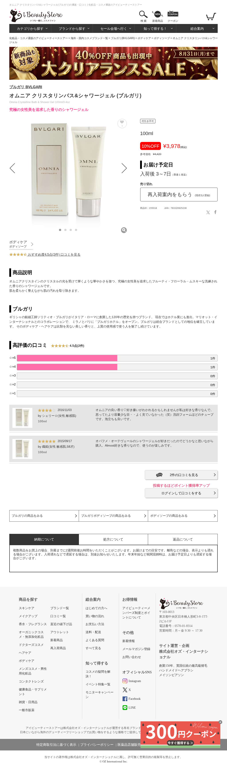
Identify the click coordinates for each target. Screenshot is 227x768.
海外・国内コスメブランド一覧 (89, 38)
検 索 (144, 20)
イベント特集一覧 (98, 684)
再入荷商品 (58, 648)
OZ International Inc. (114, 761)
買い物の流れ (95, 616)
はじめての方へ (96, 608)
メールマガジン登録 (136, 649)
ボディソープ (162, 38)
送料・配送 (93, 632)
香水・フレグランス (33, 624)
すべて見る (93, 648)
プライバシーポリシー (97, 744)
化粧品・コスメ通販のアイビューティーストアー (38, 38)
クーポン (173, 20)
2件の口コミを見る (184, 475)
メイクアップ (28, 616)
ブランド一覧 (59, 608)
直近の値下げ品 (61, 624)
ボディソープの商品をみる (169, 515)
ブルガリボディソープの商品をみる (106, 515)
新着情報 (128, 641)
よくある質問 (95, 640)
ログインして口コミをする (181, 493)
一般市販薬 (26, 710)
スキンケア (26, 608)
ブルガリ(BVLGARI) (123, 38)
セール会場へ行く (113, 28)
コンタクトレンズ (31, 681)
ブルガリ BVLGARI (25, 87)
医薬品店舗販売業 (130, 744)
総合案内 (197, 28)
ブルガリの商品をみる (27, 515)
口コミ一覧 (58, 616)
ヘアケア (25, 652)
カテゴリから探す (30, 28)
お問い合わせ (131, 657)
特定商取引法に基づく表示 (56, 744)
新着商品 (157, 20)
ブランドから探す (72, 28)
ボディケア (144, 38)
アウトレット (59, 632)
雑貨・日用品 (28, 702)
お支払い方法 (95, 624)
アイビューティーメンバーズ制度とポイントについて (136, 612)
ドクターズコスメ (31, 644)
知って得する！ (155, 28)
